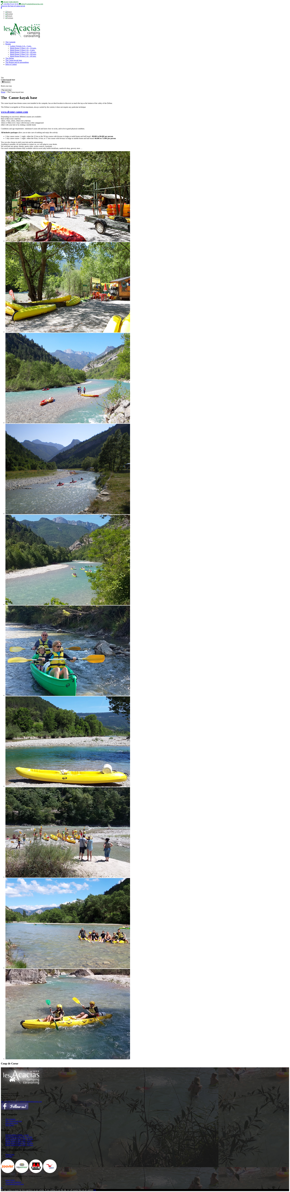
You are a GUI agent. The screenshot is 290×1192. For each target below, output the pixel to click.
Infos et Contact (11, 64)
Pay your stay (6, 90)
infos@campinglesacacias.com (31, 1101)
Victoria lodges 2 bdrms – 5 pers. (17, 1135)
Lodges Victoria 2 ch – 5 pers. (20, 46)
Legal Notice (10, 1180)
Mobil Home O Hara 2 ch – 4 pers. (22, 50)
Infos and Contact (11, 1123)
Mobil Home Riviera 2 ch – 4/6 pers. (23, 56)
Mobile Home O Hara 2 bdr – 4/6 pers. (19, 1143)
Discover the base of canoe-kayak (13, 6)
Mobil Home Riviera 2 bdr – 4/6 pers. (18, 1137)
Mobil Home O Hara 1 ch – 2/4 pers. (23, 48)
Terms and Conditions (13, 1182)
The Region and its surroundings (17, 62)
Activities (8, 1157)
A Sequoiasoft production (14, 1184)
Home (3, 92)
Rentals (8, 44)
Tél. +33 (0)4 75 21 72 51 (10, 1101)
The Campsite (10, 42)
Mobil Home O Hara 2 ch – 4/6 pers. (23, 52)
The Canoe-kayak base (13, 60)
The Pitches (9, 58)
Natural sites (9, 1154)
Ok (95, 1190)
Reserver (7, 82)
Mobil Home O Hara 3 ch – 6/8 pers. (23, 54)
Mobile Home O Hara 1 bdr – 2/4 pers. (19, 1139)
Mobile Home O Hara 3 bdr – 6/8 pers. (19, 1145)
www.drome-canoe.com (14, 111)
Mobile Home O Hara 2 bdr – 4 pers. (18, 1141)
